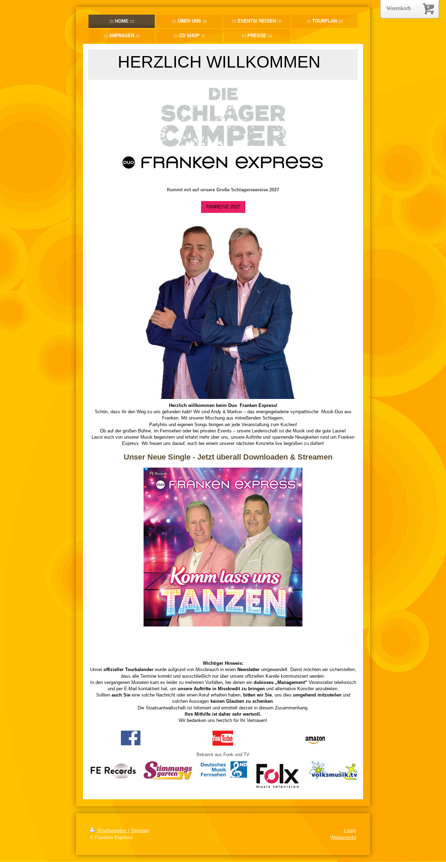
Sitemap (140, 830)
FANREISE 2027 (223, 206)
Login (350, 830)
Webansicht (343, 837)
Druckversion (112, 830)
